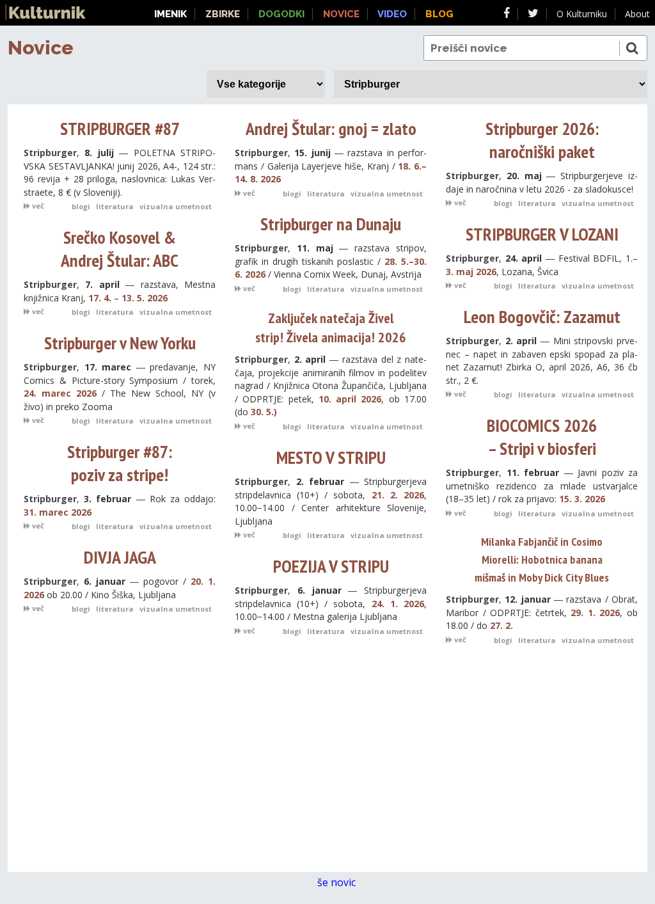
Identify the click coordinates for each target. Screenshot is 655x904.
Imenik (170, 14)
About (637, 14)
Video (392, 14)
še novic (337, 882)
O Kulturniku (581, 14)
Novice (41, 47)
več (37, 205)
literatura (115, 206)
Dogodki (281, 14)
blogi (81, 206)
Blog (439, 14)
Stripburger (50, 153)
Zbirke (222, 14)
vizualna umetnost (175, 206)
